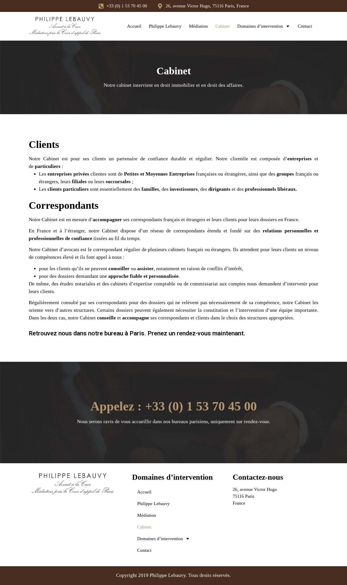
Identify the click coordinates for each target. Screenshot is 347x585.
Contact (305, 26)
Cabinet (222, 26)
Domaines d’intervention (260, 26)
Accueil (134, 26)
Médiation (198, 26)
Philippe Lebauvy (165, 26)
